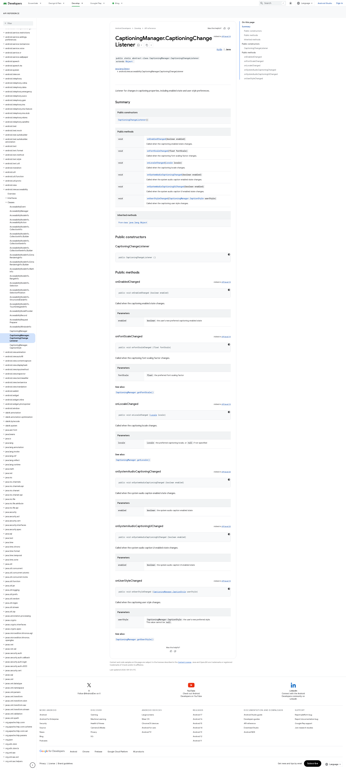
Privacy (94, 732)
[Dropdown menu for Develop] (83, 3)
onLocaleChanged (156, 162)
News (42, 732)
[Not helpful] (229, 28)
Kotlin (219, 49)
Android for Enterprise (49, 719)
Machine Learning (98, 719)
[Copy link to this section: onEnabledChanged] (142, 282)
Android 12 (197, 736)
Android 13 (197, 732)
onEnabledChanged (156, 139)
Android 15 (197, 723)
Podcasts (43, 740)
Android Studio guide (253, 715)
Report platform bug (303, 715)
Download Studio (251, 727)
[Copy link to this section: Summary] (132, 102)
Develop (76, 3)
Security (43, 723)
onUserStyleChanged (157, 198)
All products (138, 751)
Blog (117, 3)
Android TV (146, 732)
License (52, 763)
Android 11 (197, 740)
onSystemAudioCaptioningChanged (164, 174)
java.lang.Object (122, 69)
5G (92, 736)
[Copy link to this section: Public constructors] (149, 237)
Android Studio (325, 3)
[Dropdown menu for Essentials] (41, 3)
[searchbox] (18, 23)
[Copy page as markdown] (147, 45)
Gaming (94, 715)
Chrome (85, 751)
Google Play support (303, 723)
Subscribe (312, 763)
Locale (169, 162)
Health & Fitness (97, 723)
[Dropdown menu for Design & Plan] (65, 3)
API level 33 (226, 472)
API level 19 (226, 36)
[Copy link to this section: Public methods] (142, 272)
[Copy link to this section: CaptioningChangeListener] (152, 246)
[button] (17, 33)
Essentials (33, 3)
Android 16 (197, 719)
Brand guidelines (65, 763)
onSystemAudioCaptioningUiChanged (165, 186)
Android (43, 715)
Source (43, 727)
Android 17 (197, 715)
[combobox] (272, 3)
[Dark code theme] (229, 254)
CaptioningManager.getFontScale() (135, 392)
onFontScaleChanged (157, 151)
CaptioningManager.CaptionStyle (186, 198)
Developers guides (252, 719)
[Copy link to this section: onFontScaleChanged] (145, 336)
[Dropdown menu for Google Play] (105, 3)
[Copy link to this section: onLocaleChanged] (141, 404)
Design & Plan (55, 3)
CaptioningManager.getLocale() (133, 460)
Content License (184, 662)
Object (128, 61)
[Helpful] (225, 28)
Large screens (148, 715)
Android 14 (197, 727)
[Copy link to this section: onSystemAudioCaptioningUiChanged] (166, 526)
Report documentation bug (306, 719)
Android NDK (249, 732)
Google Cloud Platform (118, 751)
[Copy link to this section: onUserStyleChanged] (144, 581)
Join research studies (304, 727)
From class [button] (133, 222)
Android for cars (149, 727)
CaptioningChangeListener (132, 120)
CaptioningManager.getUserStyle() (134, 639)
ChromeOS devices (150, 723)
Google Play (96, 3)
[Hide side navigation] (32, 765)
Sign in (339, 3)
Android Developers (123, 28)
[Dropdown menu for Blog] (123, 3)
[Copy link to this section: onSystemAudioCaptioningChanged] (163, 471)
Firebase (98, 751)
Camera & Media (98, 727)
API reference (11, 13)
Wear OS (145, 719)
